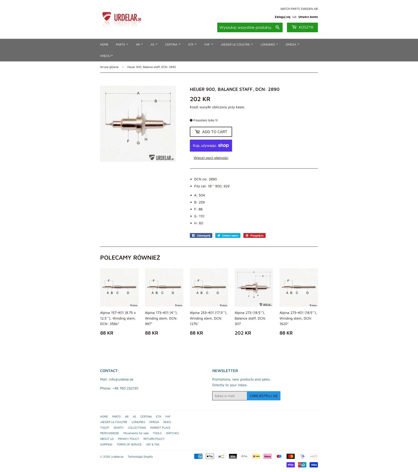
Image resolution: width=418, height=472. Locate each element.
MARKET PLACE (160, 427)
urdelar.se (117, 456)
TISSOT (104, 427)
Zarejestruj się (264, 396)
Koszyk (306, 27)
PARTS (121, 44)
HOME (104, 44)
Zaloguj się (282, 17)
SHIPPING (106, 444)
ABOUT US (107, 438)
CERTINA (171, 44)
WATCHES (172, 433)
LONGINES (268, 44)
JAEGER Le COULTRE (236, 44)
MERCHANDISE (109, 433)
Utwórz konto (308, 17)
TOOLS (157, 433)
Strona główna (109, 67)
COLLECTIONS (137, 427)
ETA (191, 44)
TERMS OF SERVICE (129, 444)
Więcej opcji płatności (211, 158)
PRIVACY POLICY (128, 438)
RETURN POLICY (154, 438)
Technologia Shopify (140, 456)
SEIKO (167, 422)
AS (153, 44)
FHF (207, 44)
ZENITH (118, 427)
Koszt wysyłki (200, 107)
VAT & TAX (152, 444)
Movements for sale (135, 433)
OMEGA (291, 44)
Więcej (105, 56)
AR (138, 44)
